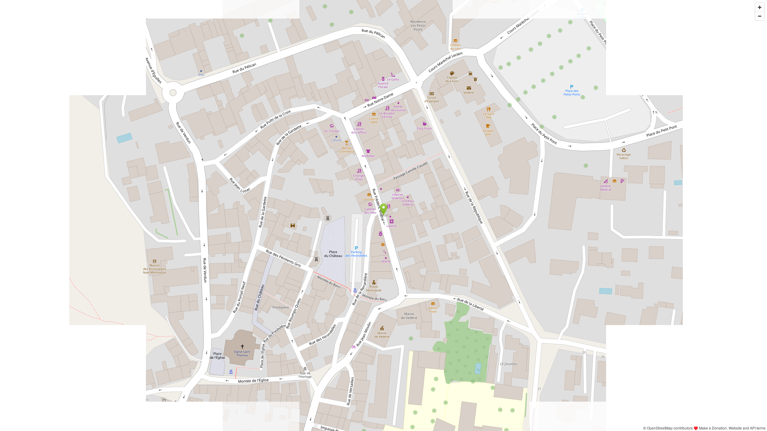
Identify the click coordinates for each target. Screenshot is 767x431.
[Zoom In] (759, 7)
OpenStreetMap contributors (670, 427)
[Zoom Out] (759, 16)
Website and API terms (747, 427)
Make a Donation (713, 427)
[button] (383, 210)
